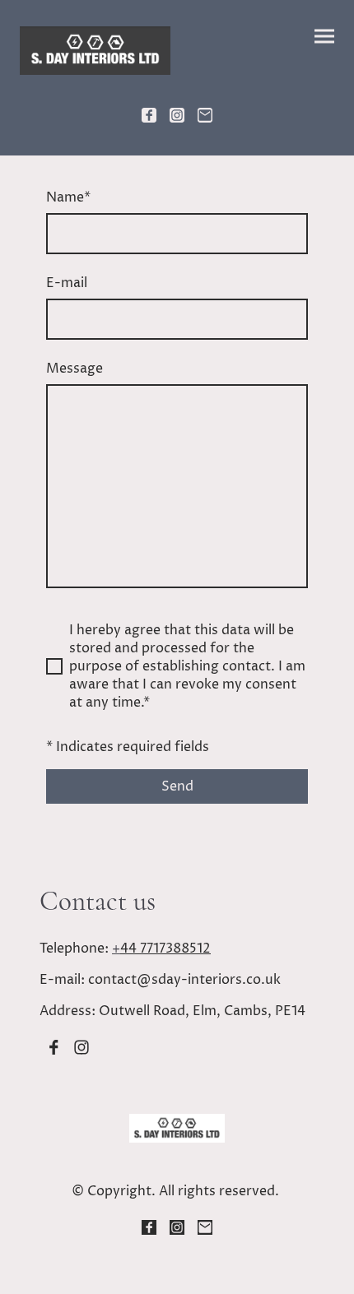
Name (68, 197)
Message (74, 368)
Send (177, 786)
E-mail (66, 283)
